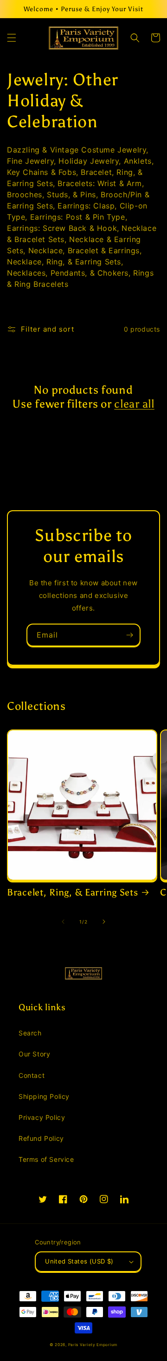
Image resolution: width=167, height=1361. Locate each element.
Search (30, 1033)
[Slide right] (104, 921)
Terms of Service (46, 1159)
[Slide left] (63, 921)
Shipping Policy (44, 1096)
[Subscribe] (129, 635)
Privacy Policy (42, 1117)
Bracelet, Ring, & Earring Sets (72, 892)
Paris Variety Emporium (92, 1344)
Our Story (34, 1054)
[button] (11, 38)
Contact (32, 1075)
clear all (134, 403)
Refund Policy (41, 1138)
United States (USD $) (79, 1261)
